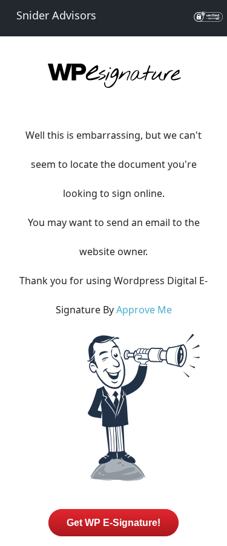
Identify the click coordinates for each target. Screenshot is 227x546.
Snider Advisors (56, 15)
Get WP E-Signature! (113, 523)
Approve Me (144, 309)
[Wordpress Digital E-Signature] (113, 86)
